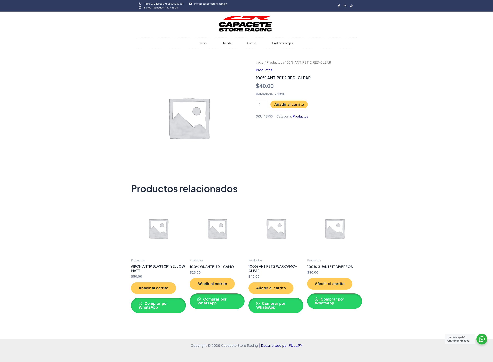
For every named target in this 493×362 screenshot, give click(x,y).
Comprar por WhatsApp (153, 305)
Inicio (203, 43)
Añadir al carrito (289, 104)
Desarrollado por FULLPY (281, 346)
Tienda (226, 43)
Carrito (251, 43)
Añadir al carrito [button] (153, 288)
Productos (274, 62)
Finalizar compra (282, 43)
